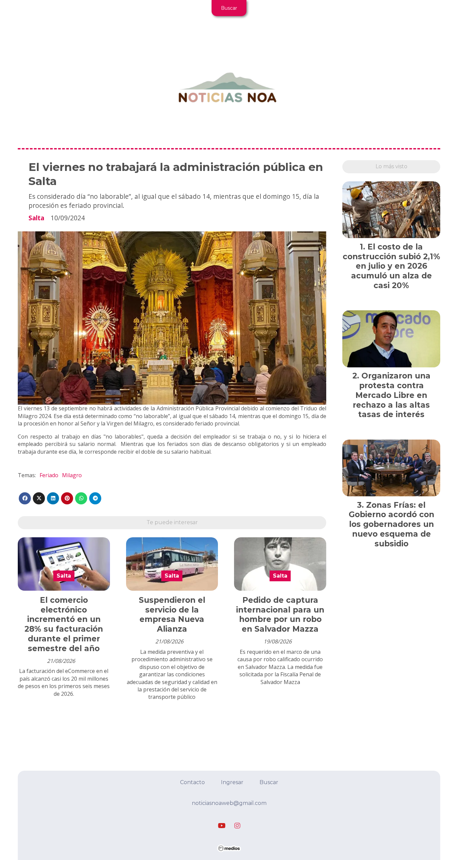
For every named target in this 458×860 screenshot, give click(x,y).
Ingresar (232, 782)
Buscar (229, 8)
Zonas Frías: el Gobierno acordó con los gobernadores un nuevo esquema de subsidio (391, 524)
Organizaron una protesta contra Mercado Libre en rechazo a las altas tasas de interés (392, 395)
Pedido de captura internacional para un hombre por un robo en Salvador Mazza (280, 614)
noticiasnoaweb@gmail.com (229, 803)
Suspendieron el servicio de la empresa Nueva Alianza (172, 614)
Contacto (192, 782)
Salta (36, 217)
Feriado (49, 475)
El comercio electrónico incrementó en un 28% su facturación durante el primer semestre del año (63, 624)
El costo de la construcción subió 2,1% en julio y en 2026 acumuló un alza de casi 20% (391, 266)
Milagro (72, 475)
